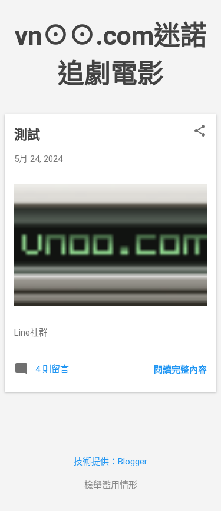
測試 (27, 134)
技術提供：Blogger (110, 461)
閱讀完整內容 (180, 369)
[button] (200, 132)
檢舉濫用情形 (110, 485)
